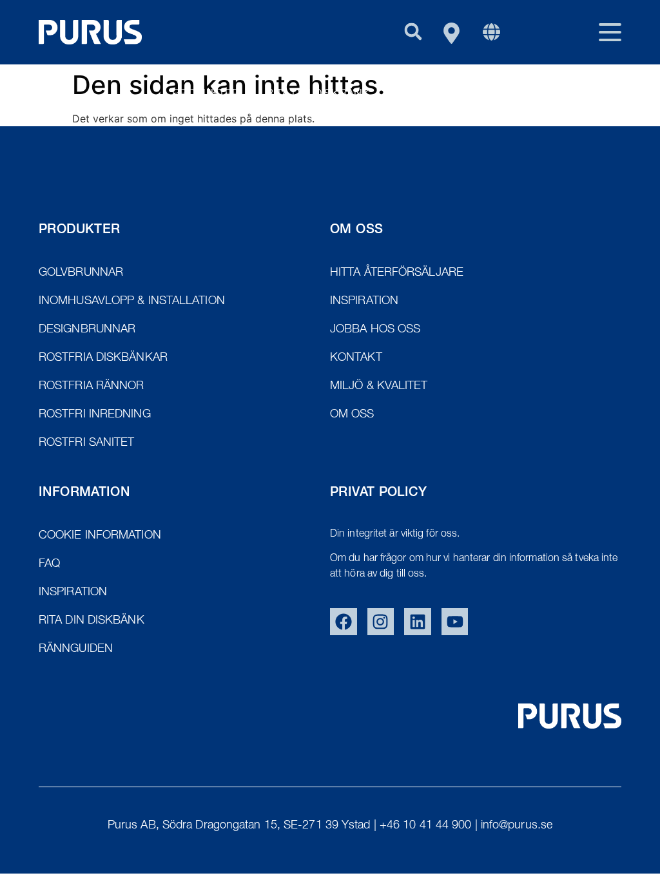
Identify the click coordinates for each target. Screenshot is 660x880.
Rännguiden (432, 94)
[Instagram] (380, 621)
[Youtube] (455, 621)
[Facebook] (343, 621)
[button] (412, 31)
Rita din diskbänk (318, 94)
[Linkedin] (417, 621)
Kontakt (595, 94)
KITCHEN (519, 94)
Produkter (206, 94)
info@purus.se (516, 826)
